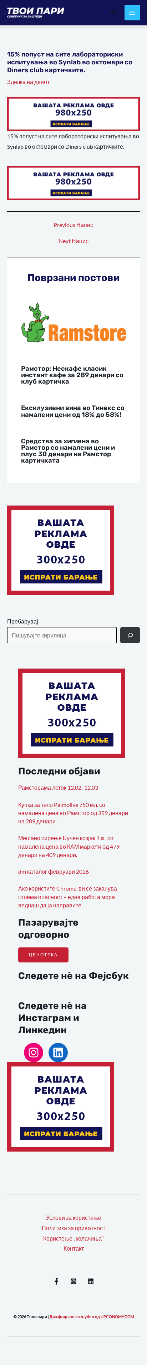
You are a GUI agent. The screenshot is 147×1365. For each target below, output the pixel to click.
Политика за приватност (73, 1228)
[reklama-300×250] (60, 549)
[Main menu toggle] (132, 12)
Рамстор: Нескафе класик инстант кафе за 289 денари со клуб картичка (72, 375)
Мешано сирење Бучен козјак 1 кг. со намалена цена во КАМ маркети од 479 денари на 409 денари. (69, 846)
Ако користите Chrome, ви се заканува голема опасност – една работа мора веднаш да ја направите (67, 896)
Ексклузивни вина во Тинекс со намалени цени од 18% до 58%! (73, 411)
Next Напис (73, 241)
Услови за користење (73, 1217)
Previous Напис (73, 225)
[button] (114, 12)
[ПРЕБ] (130, 635)
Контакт (74, 1248)
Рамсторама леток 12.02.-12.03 (58, 787)
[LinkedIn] (58, 1052)
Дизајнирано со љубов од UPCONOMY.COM (92, 1316)
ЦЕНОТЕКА (43, 954)
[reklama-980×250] (73, 113)
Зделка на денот (28, 82)
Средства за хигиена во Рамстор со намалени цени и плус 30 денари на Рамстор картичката (68, 451)
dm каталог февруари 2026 (53, 871)
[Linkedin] (90, 1281)
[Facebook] (56, 1281)
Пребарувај (22, 621)
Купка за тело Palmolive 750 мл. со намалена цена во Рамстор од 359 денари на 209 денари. (73, 813)
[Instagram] (33, 1052)
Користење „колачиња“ (73, 1238)
